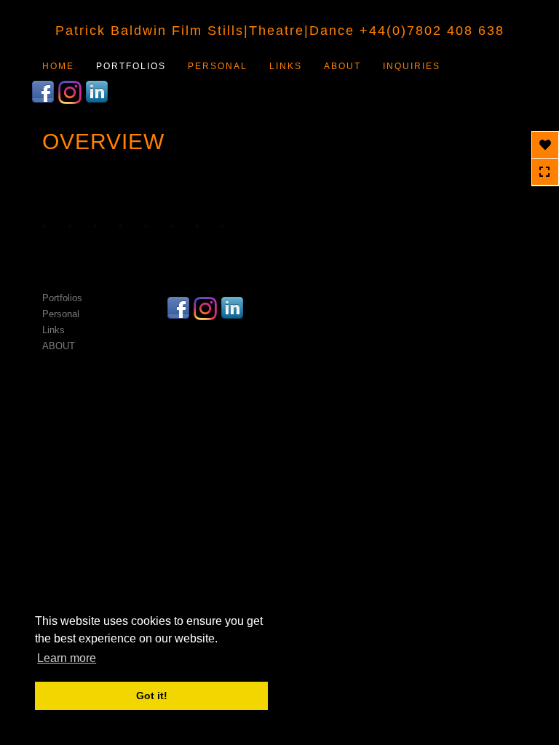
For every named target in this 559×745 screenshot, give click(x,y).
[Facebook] (44, 91)
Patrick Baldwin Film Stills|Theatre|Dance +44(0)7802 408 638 (279, 30)
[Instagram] (71, 91)
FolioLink (280, 381)
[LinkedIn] (98, 91)
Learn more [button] (66, 658)
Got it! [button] (151, 695)
